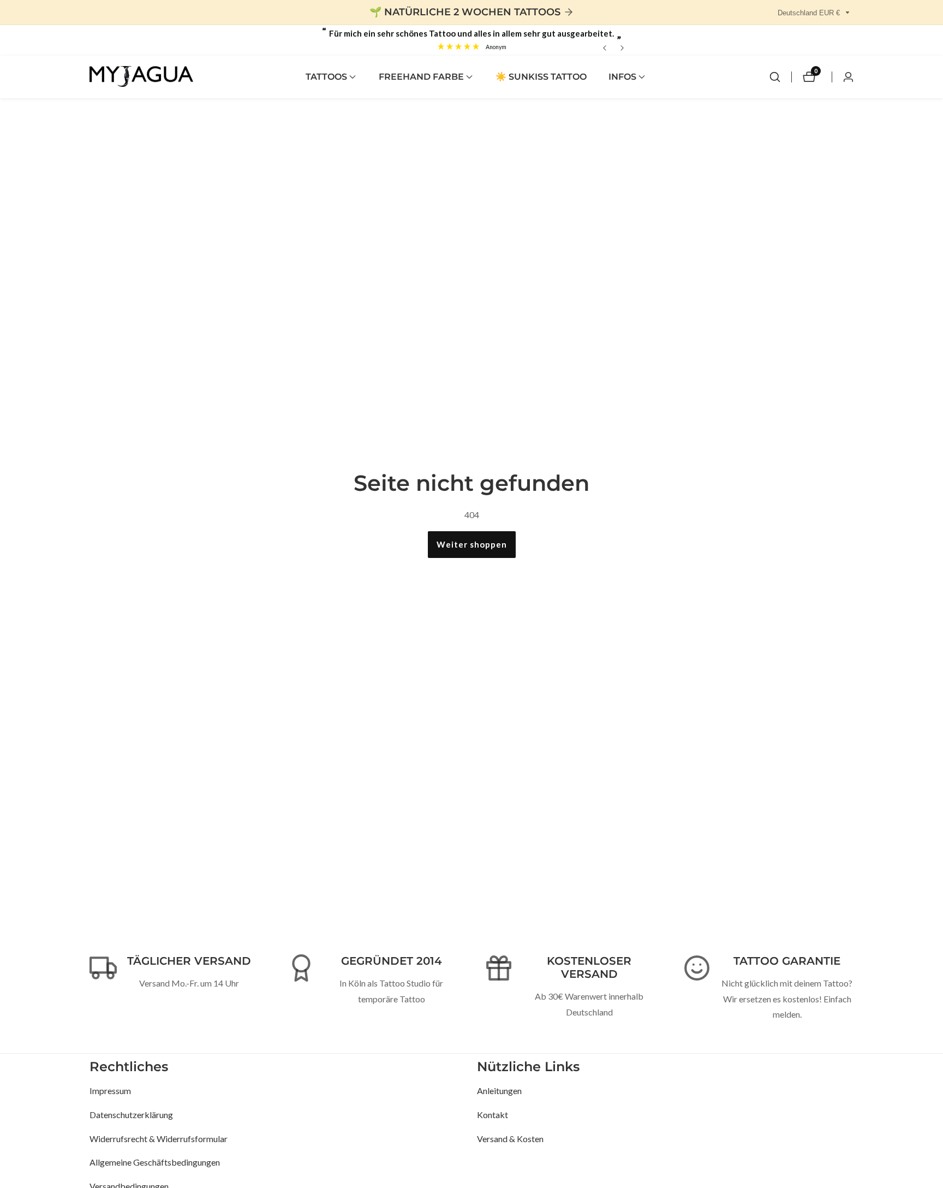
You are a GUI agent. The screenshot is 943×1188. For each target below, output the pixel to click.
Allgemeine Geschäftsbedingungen (154, 1162)
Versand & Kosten (510, 1138)
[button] (326, 77)
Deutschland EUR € (810, 13)
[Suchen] (775, 77)
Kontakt (492, 1114)
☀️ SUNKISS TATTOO (541, 77)
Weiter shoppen (472, 544)
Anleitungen (499, 1090)
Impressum (110, 1090)
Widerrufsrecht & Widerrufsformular (158, 1138)
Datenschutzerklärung (131, 1114)
